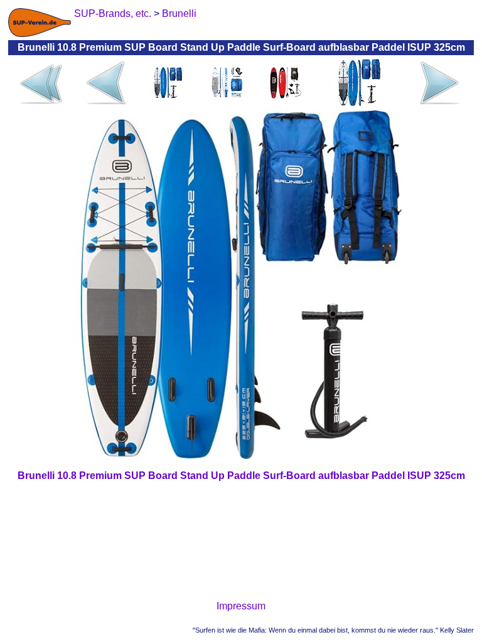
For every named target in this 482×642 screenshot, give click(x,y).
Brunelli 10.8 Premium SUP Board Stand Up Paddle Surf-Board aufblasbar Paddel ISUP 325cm (241, 475)
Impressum (241, 606)
